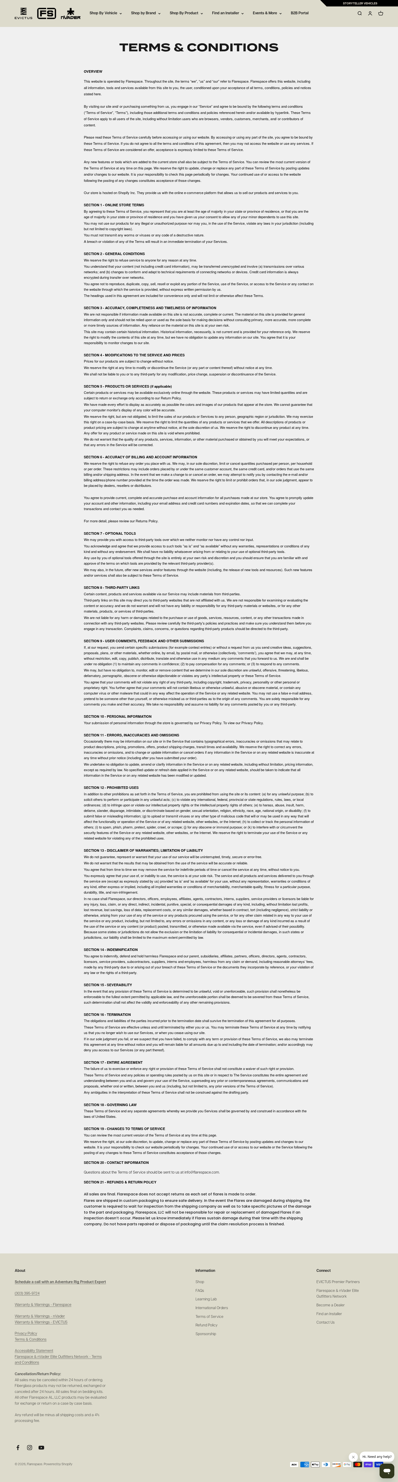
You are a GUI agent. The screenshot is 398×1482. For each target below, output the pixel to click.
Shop (200, 1282)
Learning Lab (206, 1299)
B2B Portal (300, 13)
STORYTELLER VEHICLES (360, 3)
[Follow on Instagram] (29, 1447)
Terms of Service (209, 1317)
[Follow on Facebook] (18, 1447)
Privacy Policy (26, 1334)
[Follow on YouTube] (41, 1447)
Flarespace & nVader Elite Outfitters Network (337, 1294)
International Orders (212, 1308)
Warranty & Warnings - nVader (40, 1316)
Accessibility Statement (34, 1351)
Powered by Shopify (58, 1464)
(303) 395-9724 (27, 1294)
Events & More (265, 13)
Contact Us (325, 1323)
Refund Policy (206, 1325)
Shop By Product (184, 13)
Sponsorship (206, 1334)
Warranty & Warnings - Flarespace (43, 1305)
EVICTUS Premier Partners (338, 1282)
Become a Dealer (330, 1305)
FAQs (200, 1291)
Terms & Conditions (31, 1340)
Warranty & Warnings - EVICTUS (41, 1322)
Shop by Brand (143, 13)
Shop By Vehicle (103, 13)
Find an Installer (225, 13)
